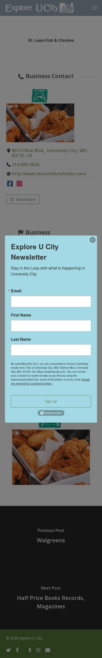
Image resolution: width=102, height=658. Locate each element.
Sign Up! (51, 401)
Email (16, 291)
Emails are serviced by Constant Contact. (50, 381)
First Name (21, 315)
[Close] (93, 240)
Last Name (21, 339)
